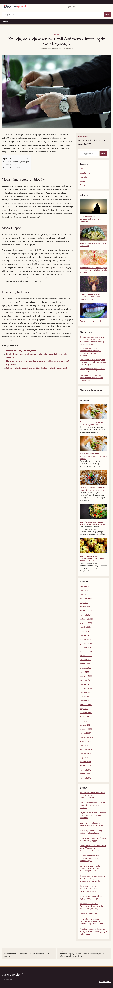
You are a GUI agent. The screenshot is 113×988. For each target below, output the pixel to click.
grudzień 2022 (86, 655)
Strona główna (105, 2)
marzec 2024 (85, 635)
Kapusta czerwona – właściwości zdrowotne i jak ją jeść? (93, 839)
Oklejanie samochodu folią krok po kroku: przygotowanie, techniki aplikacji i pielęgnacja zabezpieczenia (93, 340)
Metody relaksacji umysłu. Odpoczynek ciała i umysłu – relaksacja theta (91, 296)
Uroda (82, 181)
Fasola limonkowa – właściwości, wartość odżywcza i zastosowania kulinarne (93, 848)
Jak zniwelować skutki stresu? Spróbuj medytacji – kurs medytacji (92, 219)
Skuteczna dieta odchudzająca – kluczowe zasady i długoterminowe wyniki (93, 878)
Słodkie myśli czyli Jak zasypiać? (21, 350)
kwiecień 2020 (86, 749)
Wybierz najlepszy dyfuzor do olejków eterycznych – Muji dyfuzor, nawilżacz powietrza (82, 953)
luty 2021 (84, 721)
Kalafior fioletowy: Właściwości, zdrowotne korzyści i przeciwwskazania (93, 795)
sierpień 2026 (85, 586)
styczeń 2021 (85, 725)
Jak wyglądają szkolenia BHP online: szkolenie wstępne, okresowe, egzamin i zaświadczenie (92, 352)
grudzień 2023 (86, 643)
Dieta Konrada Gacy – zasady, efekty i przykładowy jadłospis (92, 523)
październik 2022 (87, 664)
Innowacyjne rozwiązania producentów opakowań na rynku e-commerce (91, 377)
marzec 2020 (85, 753)
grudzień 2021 (86, 688)
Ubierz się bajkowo (12, 167)
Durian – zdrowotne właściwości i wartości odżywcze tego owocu (93, 489)
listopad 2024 (85, 615)
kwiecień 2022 (86, 680)
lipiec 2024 (84, 631)
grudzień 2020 (86, 729)
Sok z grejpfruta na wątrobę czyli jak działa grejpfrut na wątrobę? (36, 368)
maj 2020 (84, 745)
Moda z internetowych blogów (17, 162)
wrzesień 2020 (86, 741)
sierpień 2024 (85, 627)
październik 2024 (87, 619)
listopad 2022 (85, 659)
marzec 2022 (85, 684)
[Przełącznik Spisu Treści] (26, 158)
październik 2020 (87, 737)
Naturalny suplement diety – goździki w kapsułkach (92, 831)
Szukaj (107, 14)
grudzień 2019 (86, 766)
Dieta (82, 169)
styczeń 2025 (85, 607)
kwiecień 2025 (86, 598)
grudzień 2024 (86, 611)
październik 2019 (87, 774)
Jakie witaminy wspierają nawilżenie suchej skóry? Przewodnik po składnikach (91, 921)
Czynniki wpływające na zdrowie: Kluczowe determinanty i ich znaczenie (93, 815)
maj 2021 (84, 708)
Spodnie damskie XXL (89, 914)
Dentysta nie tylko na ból (90, 321)
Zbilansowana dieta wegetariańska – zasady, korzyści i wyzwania (90, 888)
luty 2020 (84, 757)
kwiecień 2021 (86, 712)
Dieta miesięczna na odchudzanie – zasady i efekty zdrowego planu (92, 558)
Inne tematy (85, 173)
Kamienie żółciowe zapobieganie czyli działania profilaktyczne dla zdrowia (93, 270)
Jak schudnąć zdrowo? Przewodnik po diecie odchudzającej (89, 858)
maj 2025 (84, 594)
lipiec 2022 (84, 672)
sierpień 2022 (85, 668)
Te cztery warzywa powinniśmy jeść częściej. (93, 244)
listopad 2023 (85, 647)
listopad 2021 (85, 692)
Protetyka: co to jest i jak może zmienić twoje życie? (92, 369)
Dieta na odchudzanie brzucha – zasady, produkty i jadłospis (93, 824)
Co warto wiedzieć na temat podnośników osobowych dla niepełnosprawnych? (92, 868)
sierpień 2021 (85, 700)
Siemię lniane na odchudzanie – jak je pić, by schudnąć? (93, 423)
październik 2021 (87, 696)
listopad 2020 (85, 733)
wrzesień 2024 (86, 623)
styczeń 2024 (85, 639)
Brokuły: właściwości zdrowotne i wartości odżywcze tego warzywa (93, 805)
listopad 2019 (85, 770)
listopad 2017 (85, 778)
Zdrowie (56, 34)
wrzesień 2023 (86, 651)
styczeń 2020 (85, 761)
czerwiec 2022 (86, 676)
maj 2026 (84, 590)
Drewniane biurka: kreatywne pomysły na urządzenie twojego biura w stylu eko (93, 362)
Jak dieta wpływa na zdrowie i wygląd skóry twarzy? (92, 897)
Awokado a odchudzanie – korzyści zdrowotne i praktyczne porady (93, 456)
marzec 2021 (85, 717)
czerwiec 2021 (86, 704)
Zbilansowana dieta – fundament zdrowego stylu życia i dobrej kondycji (91, 906)
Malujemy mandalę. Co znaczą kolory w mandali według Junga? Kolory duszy (93, 931)
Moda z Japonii (11, 164)
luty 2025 (84, 602)
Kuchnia (83, 177)
